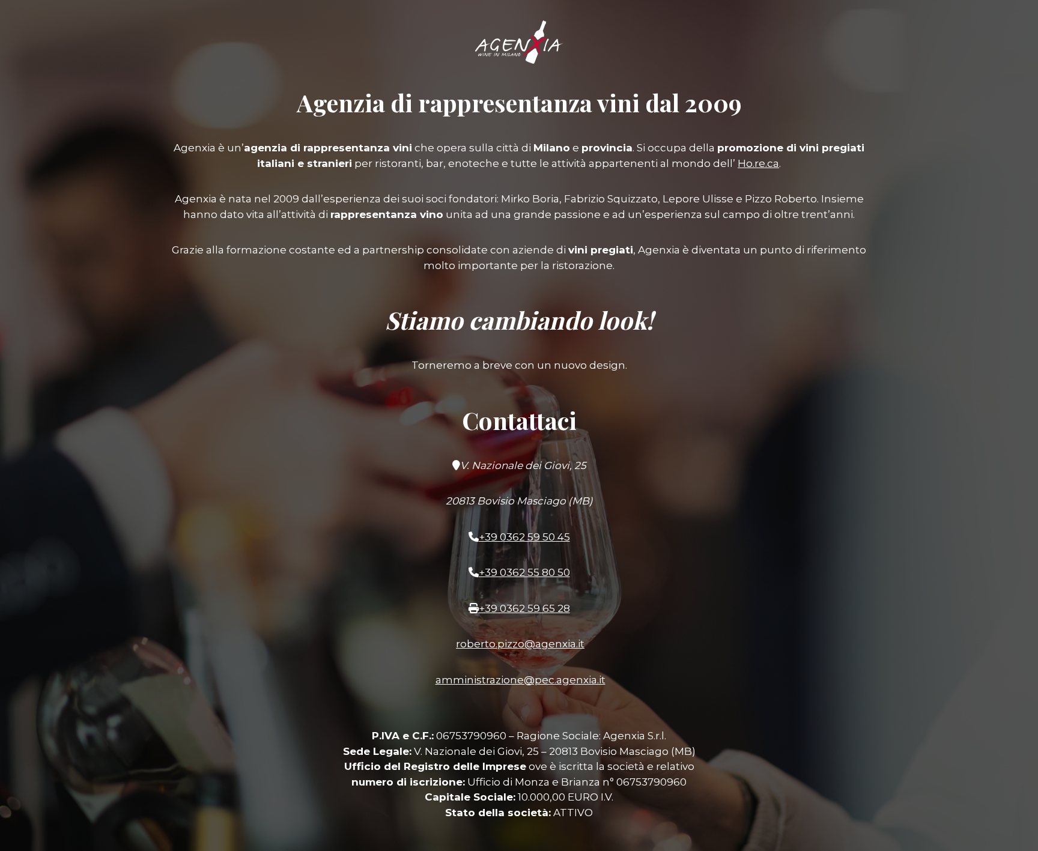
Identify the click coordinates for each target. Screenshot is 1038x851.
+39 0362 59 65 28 (524, 608)
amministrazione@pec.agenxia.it (521, 680)
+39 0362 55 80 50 (524, 572)
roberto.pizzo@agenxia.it (520, 644)
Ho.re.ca (758, 163)
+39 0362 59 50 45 (524, 537)
